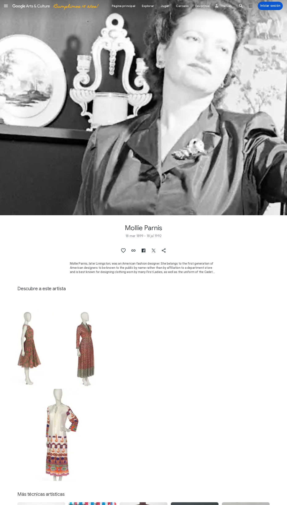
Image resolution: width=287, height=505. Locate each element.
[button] (6, 6)
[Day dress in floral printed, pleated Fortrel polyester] (27, 349)
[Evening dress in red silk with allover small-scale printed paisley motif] (84, 349)
